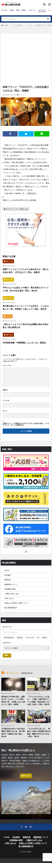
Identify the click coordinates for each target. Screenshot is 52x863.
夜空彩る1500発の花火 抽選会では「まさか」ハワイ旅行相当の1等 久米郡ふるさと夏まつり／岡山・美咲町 (13, 700)
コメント (7, 365)
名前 (5, 390)
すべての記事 (17, 25)
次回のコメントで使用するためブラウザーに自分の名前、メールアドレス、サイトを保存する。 (26, 424)
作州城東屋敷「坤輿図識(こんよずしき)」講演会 (24, 342)
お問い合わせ (9, 598)
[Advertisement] (26, 47)
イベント (42, 10)
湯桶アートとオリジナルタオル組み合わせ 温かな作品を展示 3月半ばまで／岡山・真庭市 (26, 270)
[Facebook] (10, 133)
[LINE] (41, 133)
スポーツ (32, 10)
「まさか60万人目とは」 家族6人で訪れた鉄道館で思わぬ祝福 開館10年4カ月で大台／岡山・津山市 (39, 733)
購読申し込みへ (26, 775)
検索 (6, 655)
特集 (12, 10)
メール (6, 400)
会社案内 (7, 575)
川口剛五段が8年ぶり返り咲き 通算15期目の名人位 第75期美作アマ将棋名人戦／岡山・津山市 (13, 733)
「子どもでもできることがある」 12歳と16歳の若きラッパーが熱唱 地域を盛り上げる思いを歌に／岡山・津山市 (38, 700)
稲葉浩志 (20, 637)
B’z (38, 637)
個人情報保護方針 (10, 608)
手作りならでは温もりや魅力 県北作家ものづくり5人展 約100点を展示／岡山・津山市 (26, 289)
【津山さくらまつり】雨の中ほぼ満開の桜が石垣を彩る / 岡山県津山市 (26, 325)
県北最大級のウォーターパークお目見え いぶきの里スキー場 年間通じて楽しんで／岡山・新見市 (26, 307)
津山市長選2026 (9, 637)
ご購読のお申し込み (11, 594)
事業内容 (7, 580)
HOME (4, 10)
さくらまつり (30, 637)
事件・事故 (21, 10)
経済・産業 (9, 279)
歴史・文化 (9, 261)
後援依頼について (10, 584)
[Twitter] (25, 133)
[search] (48, 19)
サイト (5, 411)
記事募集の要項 (10, 589)
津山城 (44, 637)
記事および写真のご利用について (16, 603)
